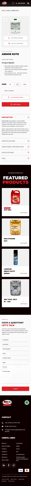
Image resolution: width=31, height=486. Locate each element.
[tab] (15, 117)
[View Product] (23, 210)
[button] (5, 20)
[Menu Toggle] (28, 3)
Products (8, 10)
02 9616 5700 (16, 422)
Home (3, 10)
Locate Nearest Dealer (17, 97)
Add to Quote (17, 104)
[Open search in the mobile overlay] (13, 3)
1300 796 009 (21, 3)
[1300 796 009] (16, 3)
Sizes (4, 84)
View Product (23, 212)
